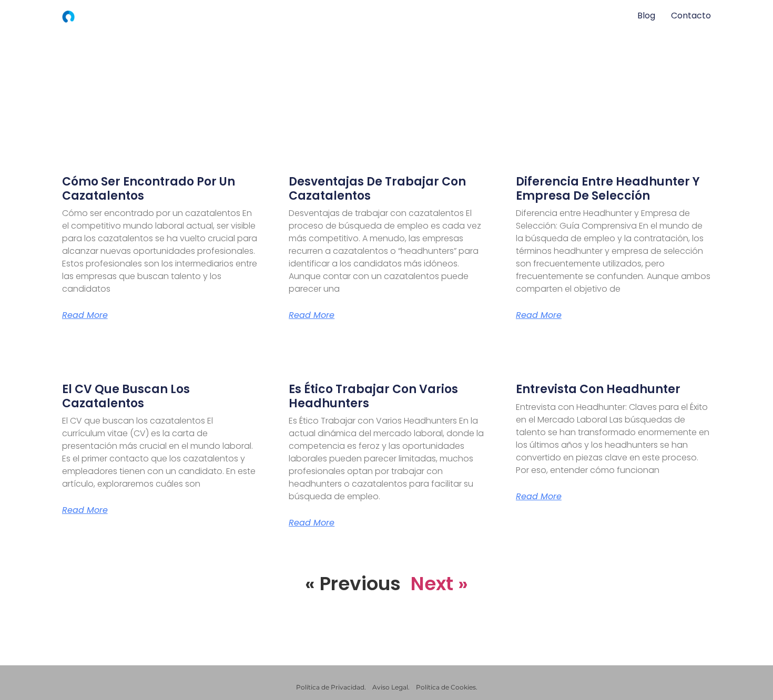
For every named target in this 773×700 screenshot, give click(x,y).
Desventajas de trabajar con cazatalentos (377, 188)
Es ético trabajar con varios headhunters (373, 396)
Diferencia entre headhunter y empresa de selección (608, 188)
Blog (646, 15)
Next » (439, 583)
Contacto (691, 15)
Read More (85, 315)
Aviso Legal (390, 687)
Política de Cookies (446, 687)
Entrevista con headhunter (598, 389)
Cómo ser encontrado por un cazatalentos (148, 188)
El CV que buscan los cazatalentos (126, 396)
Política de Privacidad (330, 687)
